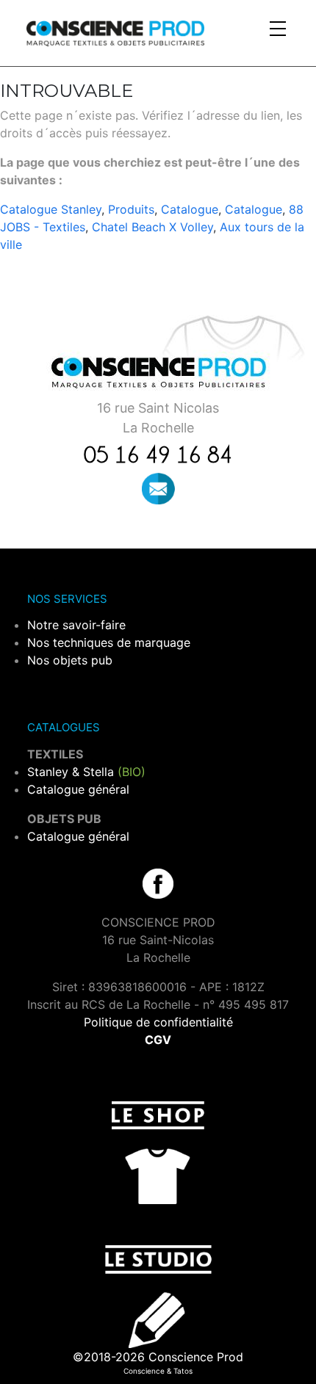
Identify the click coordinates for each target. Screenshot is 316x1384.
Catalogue (189, 209)
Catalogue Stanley (50, 209)
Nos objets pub (69, 660)
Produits (131, 209)
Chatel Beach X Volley (152, 227)
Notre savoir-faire (76, 624)
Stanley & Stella (86, 771)
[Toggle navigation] (278, 30)
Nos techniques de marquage (108, 642)
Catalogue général (78, 789)
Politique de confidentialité (158, 1022)
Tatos (183, 1370)
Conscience (144, 1370)
